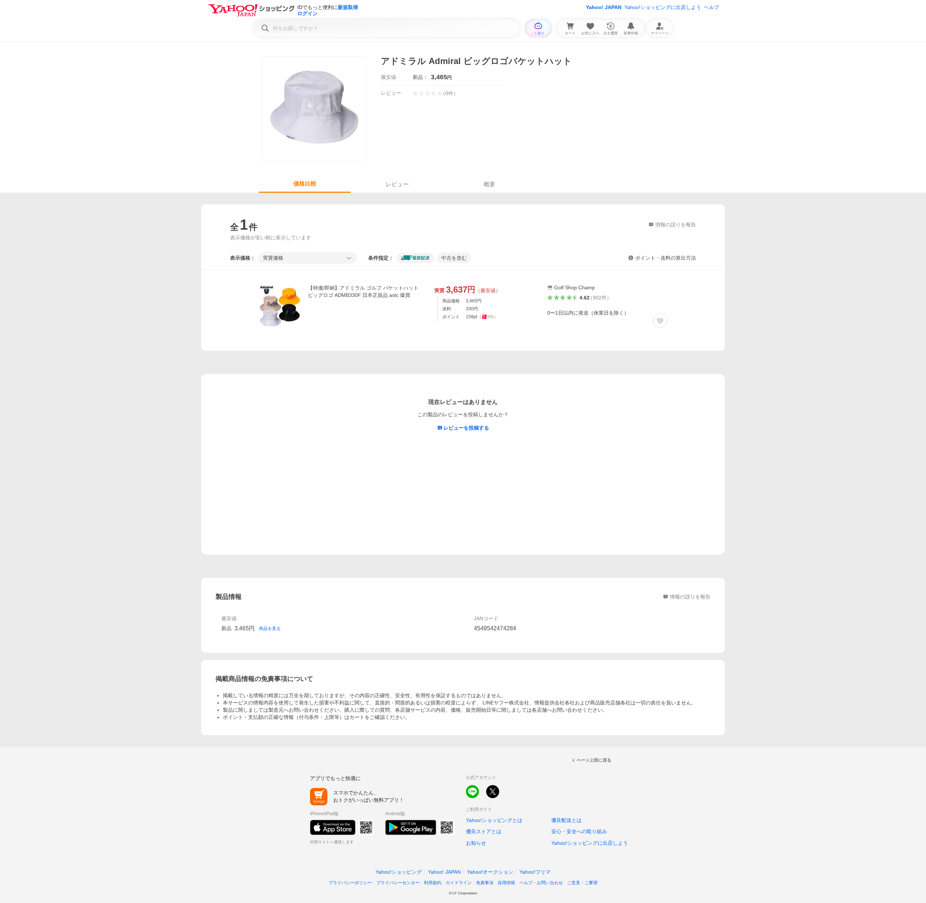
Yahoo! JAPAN (603, 7)
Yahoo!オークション (490, 872)
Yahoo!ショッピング (398, 872)
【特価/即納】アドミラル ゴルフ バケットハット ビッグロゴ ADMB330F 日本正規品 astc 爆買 (363, 291)
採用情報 (506, 882)
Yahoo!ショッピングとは (494, 820)
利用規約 (432, 882)
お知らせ (476, 843)
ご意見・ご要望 (582, 882)
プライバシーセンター (398, 882)
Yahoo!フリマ (535, 872)
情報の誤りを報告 (690, 597)
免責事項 (484, 882)
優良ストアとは (483, 831)
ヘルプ (711, 7)
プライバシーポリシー (350, 882)
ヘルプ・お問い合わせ (541, 882)
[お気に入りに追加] (660, 320)
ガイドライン (459, 882)
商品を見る (270, 628)
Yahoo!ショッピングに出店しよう (662, 7)
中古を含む (454, 258)
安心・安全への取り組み (579, 831)
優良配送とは (566, 820)
